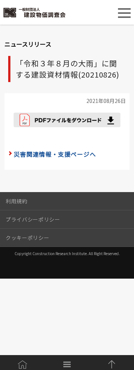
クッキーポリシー (27, 237)
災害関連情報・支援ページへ (55, 154)
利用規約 (17, 201)
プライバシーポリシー (33, 219)
